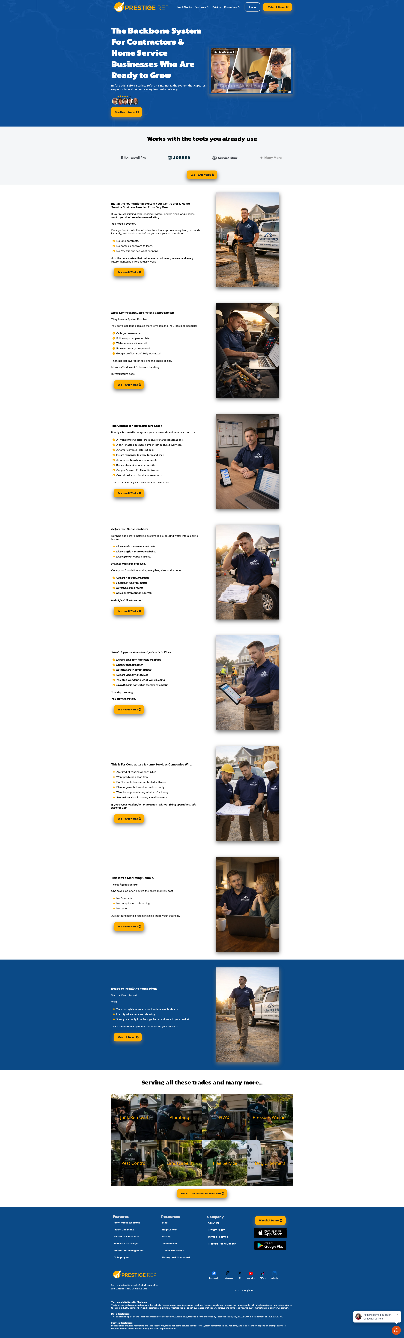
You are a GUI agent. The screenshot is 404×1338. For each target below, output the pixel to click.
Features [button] (200, 7)
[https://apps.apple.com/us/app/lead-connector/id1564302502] (270, 1233)
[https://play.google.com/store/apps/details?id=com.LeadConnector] (270, 1245)
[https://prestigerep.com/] (141, 7)
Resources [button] (231, 7)
